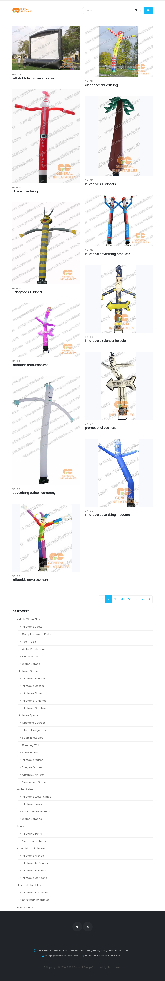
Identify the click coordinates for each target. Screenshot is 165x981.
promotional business (101, 428)
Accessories (25, 907)
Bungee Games (32, 767)
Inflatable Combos (34, 708)
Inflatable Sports (27, 715)
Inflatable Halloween (35, 892)
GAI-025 (16, 289)
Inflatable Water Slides (36, 796)
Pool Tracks (29, 641)
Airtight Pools (30, 656)
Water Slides (25, 789)
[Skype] (77, 926)
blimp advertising (25, 191)
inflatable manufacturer (29, 365)
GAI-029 (89, 81)
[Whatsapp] (88, 926)
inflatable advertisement (30, 580)
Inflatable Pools (32, 804)
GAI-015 (89, 511)
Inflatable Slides (32, 693)
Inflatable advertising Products (107, 515)
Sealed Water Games (36, 811)
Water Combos (32, 819)
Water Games (31, 664)
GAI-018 (16, 361)
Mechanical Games (34, 782)
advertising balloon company (33, 493)
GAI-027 (89, 180)
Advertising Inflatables (31, 848)
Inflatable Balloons (34, 870)
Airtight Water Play (28, 619)
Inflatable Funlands (34, 700)
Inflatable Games (28, 671)
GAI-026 (89, 250)
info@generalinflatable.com (61, 955)
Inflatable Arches (33, 855)
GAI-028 (16, 188)
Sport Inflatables (32, 737)
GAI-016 (16, 489)
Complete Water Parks (36, 634)
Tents (20, 826)
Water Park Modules (35, 649)
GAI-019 (89, 337)
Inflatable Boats (32, 626)
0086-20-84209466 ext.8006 (102, 955)
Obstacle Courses (34, 722)
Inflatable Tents (32, 833)
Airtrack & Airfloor (33, 774)
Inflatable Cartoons (34, 878)
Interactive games (34, 730)
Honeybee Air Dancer (27, 292)
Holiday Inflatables (29, 885)
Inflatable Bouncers (34, 678)
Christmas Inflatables (36, 900)
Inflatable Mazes (32, 760)
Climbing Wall (31, 745)
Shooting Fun (30, 752)
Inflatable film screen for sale (33, 78)
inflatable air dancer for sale (105, 341)
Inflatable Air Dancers (36, 863)
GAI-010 (16, 576)
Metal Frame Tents (34, 841)
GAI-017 (89, 424)
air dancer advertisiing (101, 85)
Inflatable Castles (33, 686)
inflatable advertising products (107, 254)
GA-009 (16, 75)
